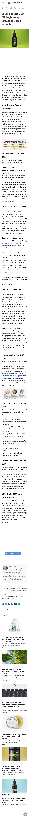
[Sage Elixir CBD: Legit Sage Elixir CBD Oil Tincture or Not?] (14, 786)
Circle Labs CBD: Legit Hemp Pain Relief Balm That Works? (14, 736)
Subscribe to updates (14, 553)
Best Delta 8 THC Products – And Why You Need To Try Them (14, 671)
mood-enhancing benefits (15, 299)
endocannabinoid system (14, 376)
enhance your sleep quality (10, 243)
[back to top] (25, 814)
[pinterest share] (9, 604)
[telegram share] (19, 604)
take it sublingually (18, 472)
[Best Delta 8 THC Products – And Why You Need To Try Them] (14, 657)
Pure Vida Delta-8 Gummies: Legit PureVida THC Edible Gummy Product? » (15, 589)
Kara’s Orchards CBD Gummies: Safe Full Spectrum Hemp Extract (12, 768)
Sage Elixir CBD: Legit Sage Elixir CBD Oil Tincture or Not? (13, 800)
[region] (14, 60)
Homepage (4, 7)
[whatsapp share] (16, 604)
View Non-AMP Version (19, 815)
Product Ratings (13, 7)
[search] (26, 2)
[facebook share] (3, 604)
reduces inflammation (8, 345)
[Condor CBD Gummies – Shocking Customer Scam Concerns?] (14, 625)
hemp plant (18, 214)
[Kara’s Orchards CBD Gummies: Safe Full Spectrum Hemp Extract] (14, 754)
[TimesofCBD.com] (14, 2)
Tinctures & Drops (19, 8)
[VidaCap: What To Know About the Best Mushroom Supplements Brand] (14, 690)
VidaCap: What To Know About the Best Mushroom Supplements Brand (13, 705)
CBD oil (9, 121)
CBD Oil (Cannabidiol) (7, 8)
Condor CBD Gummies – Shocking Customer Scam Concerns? (13, 639)
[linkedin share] (12, 604)
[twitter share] (6, 604)
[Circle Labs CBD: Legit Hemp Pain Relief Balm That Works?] (14, 722)
